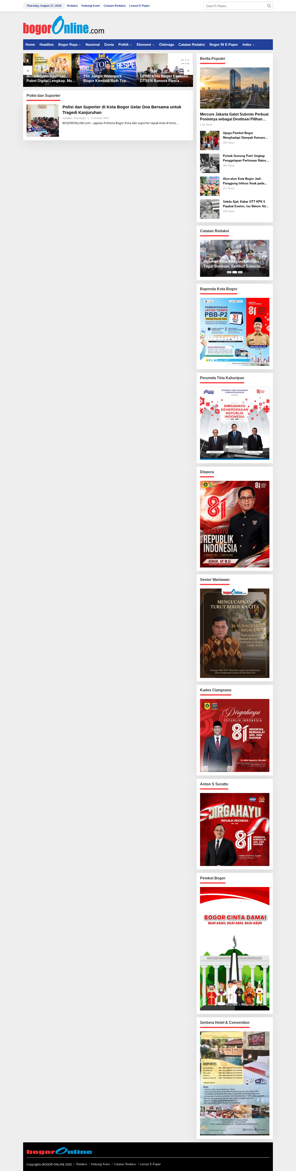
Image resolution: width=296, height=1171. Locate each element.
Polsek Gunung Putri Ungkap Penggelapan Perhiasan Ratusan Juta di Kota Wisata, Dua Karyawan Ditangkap (246, 158)
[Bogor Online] (63, 25)
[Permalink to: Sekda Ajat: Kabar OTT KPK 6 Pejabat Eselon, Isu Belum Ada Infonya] (209, 208)
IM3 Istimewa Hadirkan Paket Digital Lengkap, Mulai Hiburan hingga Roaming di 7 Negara (51, 79)
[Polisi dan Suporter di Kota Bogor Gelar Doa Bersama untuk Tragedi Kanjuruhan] (177, 123)
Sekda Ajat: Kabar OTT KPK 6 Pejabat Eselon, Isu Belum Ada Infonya (245, 204)
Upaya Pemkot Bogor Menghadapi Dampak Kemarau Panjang (245, 135)
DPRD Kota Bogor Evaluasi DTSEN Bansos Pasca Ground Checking (164, 79)
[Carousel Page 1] (229, 272)
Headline (67, 118)
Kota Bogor (80, 118)
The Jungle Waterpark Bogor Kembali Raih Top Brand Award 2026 (104, 79)
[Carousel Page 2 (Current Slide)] (234, 272)
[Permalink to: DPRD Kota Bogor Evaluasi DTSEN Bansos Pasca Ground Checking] (164, 70)
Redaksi (81, 1164)
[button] (269, 6)
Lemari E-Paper (150, 1164)
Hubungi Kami (100, 1164)
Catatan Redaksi (125, 1164)
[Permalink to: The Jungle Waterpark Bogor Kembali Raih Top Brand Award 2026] (108, 70)
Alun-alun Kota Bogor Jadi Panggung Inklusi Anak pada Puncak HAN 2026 (243, 181)
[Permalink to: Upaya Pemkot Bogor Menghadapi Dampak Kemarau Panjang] (209, 140)
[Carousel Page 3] (240, 272)
